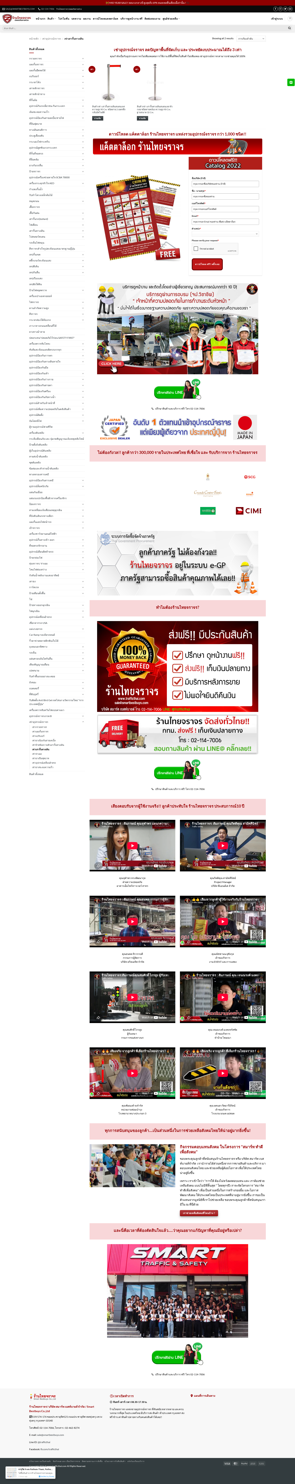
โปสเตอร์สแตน (37, 236)
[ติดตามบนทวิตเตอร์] (285, 9)
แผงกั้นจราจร (36, 64)
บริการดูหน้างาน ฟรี (131, 18)
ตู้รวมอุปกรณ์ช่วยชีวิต (41, 426)
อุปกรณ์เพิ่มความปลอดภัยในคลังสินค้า (50, 409)
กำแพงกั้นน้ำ (36, 189)
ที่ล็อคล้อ (34, 159)
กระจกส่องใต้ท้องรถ (40, 319)
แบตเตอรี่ (34, 688)
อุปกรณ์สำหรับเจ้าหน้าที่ (42, 403)
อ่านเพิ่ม (97, 118)
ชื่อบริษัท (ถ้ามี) (199, 178)
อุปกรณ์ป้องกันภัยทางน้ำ (42, 397)
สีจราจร (33, 313)
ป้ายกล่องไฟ (35, 557)
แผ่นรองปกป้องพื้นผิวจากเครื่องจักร (48, 498)
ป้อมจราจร (35, 504)
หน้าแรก (40, 18)
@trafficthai (44, 1446)
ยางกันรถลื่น (36, 165)
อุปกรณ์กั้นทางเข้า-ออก (41, 539)
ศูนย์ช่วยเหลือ (170, 18)
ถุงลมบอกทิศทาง (38, 646)
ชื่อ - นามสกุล (199, 191)
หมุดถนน (34, 201)
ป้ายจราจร (34, 171)
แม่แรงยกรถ (35, 628)
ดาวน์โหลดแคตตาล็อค (105, 18)
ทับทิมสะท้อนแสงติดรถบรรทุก (45, 349)
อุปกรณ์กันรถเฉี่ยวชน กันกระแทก (47, 105)
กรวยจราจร (35, 58)
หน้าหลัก (34, 38)
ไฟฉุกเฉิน (34, 611)
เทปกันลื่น (34, 272)
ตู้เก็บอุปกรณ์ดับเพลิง (40, 450)
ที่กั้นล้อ (33, 100)
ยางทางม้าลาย (37, 331)
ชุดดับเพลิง (35, 462)
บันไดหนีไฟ (35, 420)
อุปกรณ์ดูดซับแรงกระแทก (43, 147)
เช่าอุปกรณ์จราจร (51, 38)
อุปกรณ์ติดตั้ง (36, 414)
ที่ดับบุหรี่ (34, 694)
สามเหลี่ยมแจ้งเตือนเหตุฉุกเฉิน (45, 510)
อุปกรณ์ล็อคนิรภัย (38, 486)
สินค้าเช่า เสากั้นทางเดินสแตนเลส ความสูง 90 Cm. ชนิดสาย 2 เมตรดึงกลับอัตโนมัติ (108, 109)
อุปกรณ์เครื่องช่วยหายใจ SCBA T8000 (49, 177)
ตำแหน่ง (196, 228)
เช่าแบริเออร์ (38, 736)
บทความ (76, 18)
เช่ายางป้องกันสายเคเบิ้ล (44, 740)
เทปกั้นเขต (34, 254)
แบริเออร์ (34, 76)
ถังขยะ (32, 682)
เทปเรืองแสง (35, 278)
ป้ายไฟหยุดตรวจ (38, 290)
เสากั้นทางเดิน (36, 230)
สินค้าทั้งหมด (36, 774)
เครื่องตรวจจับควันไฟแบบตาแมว (46, 710)
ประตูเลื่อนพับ (36, 135)
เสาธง (32, 581)
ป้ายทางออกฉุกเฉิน (39, 605)
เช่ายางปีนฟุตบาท (40, 758)
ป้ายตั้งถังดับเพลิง (38, 444)
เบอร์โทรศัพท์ (199, 203)
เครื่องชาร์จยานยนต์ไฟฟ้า (43, 533)
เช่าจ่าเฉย (37, 754)
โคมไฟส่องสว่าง (38, 569)
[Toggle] (83, 58)
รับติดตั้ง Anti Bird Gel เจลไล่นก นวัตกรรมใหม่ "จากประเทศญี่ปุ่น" (56, 702)
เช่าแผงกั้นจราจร (40, 731)
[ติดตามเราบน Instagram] (280, 9)
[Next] (254, 498)
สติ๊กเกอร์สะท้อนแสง (40, 260)
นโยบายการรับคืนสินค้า (114, 1466)
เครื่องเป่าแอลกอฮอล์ (40, 296)
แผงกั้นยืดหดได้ (37, 70)
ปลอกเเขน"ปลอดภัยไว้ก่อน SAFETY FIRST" (52, 337)
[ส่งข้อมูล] (289, 28)
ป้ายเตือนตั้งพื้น (37, 593)
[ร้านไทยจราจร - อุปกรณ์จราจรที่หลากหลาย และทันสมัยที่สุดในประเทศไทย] (16, 19)
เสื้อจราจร (34, 206)
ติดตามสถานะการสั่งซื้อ (92, 1466)
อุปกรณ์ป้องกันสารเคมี (41, 480)
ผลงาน (87, 18)
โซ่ (30, 599)
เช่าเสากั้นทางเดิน (40, 749)
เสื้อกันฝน (34, 212)
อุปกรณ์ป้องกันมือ (38, 367)
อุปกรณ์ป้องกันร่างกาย (41, 379)
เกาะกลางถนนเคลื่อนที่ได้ (43, 325)
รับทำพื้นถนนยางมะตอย (42, 676)
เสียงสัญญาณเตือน (39, 664)
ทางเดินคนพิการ (38, 129)
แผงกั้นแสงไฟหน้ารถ (40, 521)
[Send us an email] (290, 9)
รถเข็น (32, 652)
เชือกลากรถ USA (38, 622)
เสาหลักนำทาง (37, 94)
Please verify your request (205, 240)
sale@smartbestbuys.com (50, 1439)
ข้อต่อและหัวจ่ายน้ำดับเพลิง (44, 468)
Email (195, 216)
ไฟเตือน (33, 224)
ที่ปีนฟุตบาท (35, 123)
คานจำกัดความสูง (39, 308)
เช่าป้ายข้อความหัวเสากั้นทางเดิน (48, 745)
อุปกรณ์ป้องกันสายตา (40, 385)
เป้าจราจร (34, 527)
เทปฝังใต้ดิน (35, 284)
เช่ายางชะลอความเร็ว (42, 767)
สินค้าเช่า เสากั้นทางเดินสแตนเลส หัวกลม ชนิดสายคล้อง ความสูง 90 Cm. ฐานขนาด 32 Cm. (155, 109)
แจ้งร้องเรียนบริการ (136, 1466)
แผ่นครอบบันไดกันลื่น (40, 658)
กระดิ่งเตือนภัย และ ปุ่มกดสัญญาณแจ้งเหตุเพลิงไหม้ (56, 438)
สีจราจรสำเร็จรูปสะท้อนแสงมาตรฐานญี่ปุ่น (52, 248)
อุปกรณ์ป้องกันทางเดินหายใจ (44, 361)
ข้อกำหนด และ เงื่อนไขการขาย (66, 1466)
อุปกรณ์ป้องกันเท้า (39, 373)
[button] (277, 18)
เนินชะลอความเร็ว (39, 111)
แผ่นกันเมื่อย (35, 492)
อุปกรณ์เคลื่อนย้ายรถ (40, 616)
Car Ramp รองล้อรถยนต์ (42, 634)
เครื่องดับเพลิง (36, 432)
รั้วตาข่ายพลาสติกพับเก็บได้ (43, 640)
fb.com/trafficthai (50, 1453)
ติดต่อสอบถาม (152, 18)
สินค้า (50, 18)
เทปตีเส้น (34, 266)
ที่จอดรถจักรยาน (38, 545)
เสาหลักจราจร (37, 88)
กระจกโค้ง (35, 82)
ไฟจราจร (34, 302)
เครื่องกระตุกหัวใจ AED (41, 183)
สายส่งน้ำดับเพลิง (38, 456)
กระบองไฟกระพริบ (39, 141)
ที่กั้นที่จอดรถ (36, 153)
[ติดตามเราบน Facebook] (275, 9)
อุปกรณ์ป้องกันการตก (40, 355)
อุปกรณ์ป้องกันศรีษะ (40, 391)
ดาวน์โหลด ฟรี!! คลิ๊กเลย (207, 264)
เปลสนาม (34, 670)
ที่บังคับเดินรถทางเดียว (41, 515)
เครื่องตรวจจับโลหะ (39, 343)
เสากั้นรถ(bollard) (38, 218)
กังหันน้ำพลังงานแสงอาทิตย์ (44, 575)
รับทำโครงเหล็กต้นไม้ (41, 195)
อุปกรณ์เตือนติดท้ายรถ (41, 551)
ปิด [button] (187, 2)
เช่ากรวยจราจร (39, 727)
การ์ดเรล (34, 587)
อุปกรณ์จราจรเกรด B (40, 716)
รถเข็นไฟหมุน (36, 242)
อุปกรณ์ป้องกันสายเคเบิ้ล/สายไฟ (46, 117)
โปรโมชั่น (63, 18)
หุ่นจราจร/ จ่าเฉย (38, 563)
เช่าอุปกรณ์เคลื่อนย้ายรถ (44, 762)
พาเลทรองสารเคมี (39, 474)
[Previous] (101, 498)
